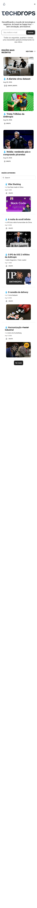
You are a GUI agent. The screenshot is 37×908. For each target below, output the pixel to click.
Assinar (30, 32)
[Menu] (34, 4)
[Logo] (4, 4)
